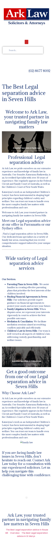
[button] (26, 42)
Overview (15, 532)
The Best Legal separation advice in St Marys (32, 534)
